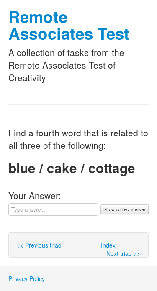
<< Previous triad (39, 245)
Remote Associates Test (68, 25)
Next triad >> (123, 253)
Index (108, 245)
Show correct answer (124, 209)
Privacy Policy (26, 278)
